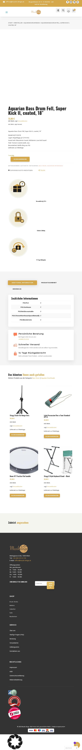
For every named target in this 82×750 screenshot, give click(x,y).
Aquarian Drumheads (32, 23)
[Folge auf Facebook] (67, 2)
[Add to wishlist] (6, 33)
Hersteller (18, 23)
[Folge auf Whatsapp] (77, 2)
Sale (11, 613)
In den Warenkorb (20, 159)
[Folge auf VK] (74, 2)
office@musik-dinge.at (15, 2)
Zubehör (13, 609)
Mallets (12, 605)
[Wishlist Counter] (69, 12)
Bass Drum (42, 165)
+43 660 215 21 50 (19, 558)
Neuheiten (13, 616)
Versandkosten (22, 121)
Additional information (22, 283)
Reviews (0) (17, 289)
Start (10, 23)
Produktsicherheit (49, 282)
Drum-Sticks (14, 602)
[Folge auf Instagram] (71, 2)
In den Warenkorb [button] (17, 435)
